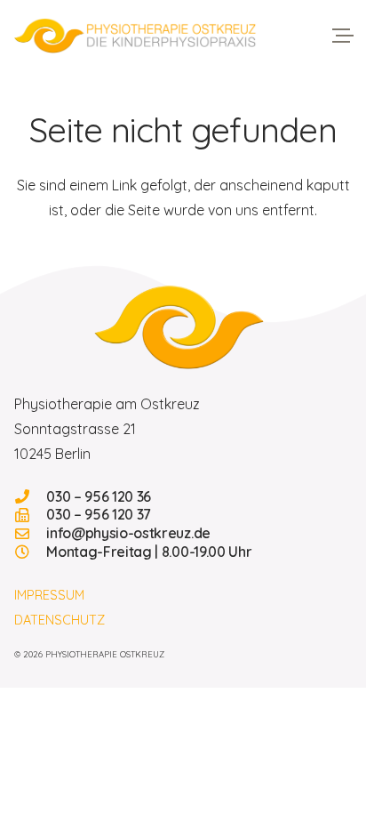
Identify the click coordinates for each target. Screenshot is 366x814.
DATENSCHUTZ (59, 620)
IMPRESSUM (49, 595)
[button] (342, 35)
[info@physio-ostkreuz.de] (30, 534)
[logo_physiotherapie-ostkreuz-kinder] (135, 35)
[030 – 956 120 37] (30, 515)
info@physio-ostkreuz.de (128, 533)
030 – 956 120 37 (98, 514)
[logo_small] (182, 327)
